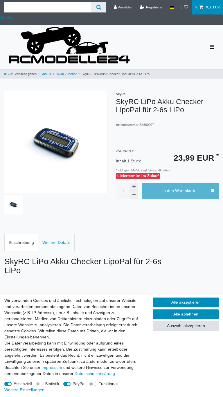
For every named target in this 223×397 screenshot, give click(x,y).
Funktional (108, 383)
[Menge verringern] (134, 195)
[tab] (21, 242)
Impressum (52, 367)
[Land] (171, 7)
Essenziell (23, 383)
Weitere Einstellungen (24, 389)
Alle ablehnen (185, 314)
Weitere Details (56, 242)
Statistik (52, 383)
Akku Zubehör (66, 74)
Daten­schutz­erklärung (95, 373)
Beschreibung (21, 242)
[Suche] (98, 7)
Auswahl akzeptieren (186, 325)
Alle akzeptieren (186, 302)
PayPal (79, 383)
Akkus (46, 74)
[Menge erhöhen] (134, 187)
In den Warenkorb (178, 190)
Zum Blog (6, 17)
